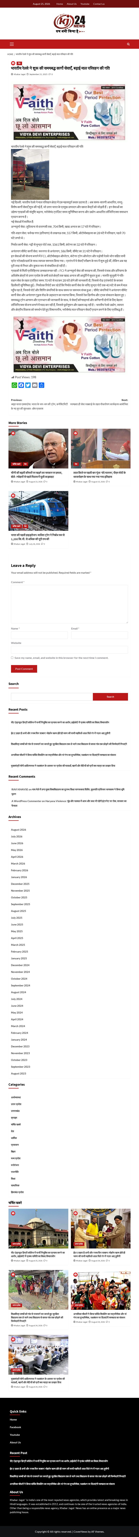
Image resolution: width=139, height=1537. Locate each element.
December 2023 (20, 1046)
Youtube (85, 3)
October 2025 (19, 897)
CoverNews (80, 1531)
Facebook (15, 1427)
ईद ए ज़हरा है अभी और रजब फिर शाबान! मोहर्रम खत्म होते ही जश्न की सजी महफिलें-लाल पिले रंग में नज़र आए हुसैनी (60, 733)
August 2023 (18, 1073)
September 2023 (20, 1066)
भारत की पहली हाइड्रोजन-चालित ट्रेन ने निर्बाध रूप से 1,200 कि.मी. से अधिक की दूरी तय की (38, 537)
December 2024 (20, 965)
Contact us (99, 3)
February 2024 (19, 1032)
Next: (99, 402)
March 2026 (18, 863)
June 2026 (17, 843)
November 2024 (20, 971)
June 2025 (17, 924)
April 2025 (17, 938)
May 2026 (17, 849)
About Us (72, 3)
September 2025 (20, 904)
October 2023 (19, 1059)
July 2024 (16, 998)
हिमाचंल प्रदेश (17, 1192)
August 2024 (18, 992)
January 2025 (19, 958)
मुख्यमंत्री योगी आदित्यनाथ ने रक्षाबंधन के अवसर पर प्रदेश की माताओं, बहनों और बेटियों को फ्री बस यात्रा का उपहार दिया (63, 765)
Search (13, 683)
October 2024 (19, 978)
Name (15, 628)
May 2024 (17, 1012)
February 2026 (19, 870)
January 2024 (19, 1039)
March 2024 (18, 1026)
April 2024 (17, 1019)
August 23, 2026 (35, 481)
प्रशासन (15, 1144)
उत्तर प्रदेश (16, 1104)
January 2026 (19, 877)
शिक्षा (13, 1178)
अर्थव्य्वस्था (16, 1097)
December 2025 (20, 883)
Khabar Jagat (19, 74)
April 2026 (17, 856)
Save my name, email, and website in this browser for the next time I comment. (61, 657)
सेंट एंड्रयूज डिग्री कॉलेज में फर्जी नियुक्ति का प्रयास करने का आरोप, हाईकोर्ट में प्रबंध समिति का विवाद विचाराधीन (60, 722)
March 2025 (18, 944)
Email (75, 628)
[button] (11, 43)
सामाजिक (15, 1185)
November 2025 (20, 890)
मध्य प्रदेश (16, 1158)
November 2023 (20, 1053)
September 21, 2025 (38, 74)
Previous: (39, 404)
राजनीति (14, 1171)
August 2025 (18, 910)
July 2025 (16, 917)
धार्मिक (14, 1137)
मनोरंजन (15, 1165)
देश (19, 63)
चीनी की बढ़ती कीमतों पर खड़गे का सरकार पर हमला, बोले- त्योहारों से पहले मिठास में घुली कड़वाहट (36, 475)
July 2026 (16, 836)
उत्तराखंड (15, 1110)
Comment (17, 582)
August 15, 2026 (98, 481)
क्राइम (14, 1117)
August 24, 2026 (98, 1260)
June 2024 (17, 1005)
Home (59, 3)
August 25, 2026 (35, 1260)
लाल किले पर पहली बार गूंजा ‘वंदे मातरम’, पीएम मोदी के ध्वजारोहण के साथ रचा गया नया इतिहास (99, 475)
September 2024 (20, 985)
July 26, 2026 (34, 544)
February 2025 (19, 951)
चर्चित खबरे (16, 464)
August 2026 (18, 829)
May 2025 (17, 931)
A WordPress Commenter (26, 801)
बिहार (13, 1151)
